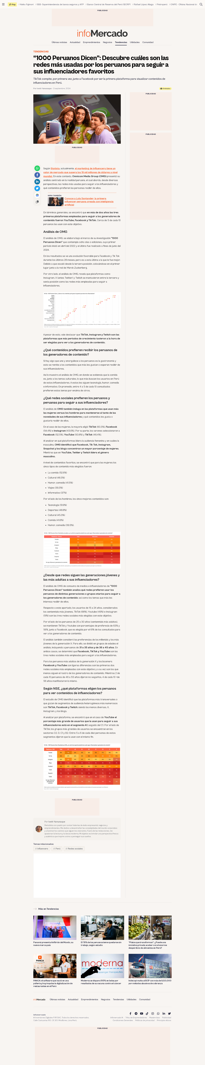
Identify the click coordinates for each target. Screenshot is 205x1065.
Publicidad (166, 1018)
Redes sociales (75, 848)
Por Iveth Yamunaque (42, 88)
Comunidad (147, 42)
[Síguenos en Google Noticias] (37, 195)
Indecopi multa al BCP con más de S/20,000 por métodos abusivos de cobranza (150, 982)
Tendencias (121, 42)
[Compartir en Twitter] (37, 188)
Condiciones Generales (123, 1020)
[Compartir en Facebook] (37, 175)
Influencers (42, 848)
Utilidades (135, 42)
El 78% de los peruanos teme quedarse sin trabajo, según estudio (101, 943)
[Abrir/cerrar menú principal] (3, 4)
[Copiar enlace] (37, 202)
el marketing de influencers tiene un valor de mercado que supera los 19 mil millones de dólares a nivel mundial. (80, 172)
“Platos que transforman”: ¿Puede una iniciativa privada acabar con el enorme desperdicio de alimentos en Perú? (148, 945)
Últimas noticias (59, 42)
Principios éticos (164, 1020)
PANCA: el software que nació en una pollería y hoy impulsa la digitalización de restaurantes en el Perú (52, 983)
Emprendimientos (91, 42)
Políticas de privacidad (145, 1020)
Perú (58, 848)
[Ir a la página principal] (102, 33)
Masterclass (154, 1018)
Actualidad (75, 42)
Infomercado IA (116, 1018)
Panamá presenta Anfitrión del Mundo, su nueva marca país (53, 943)
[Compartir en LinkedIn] (37, 181)
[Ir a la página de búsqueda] (201, 4)
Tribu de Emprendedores (136, 1018)
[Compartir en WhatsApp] (37, 168)
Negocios (107, 42)
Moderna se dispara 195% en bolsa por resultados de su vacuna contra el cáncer (101, 982)
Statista (55, 168)
